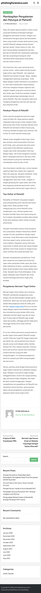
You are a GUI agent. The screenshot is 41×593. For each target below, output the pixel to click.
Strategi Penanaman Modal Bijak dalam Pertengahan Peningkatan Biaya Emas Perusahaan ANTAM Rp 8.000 (20, 477)
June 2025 (7, 555)
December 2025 (9, 536)
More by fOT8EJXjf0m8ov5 (25, 415)
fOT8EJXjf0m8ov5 (11, 24)
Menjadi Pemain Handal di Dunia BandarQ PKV (19, 488)
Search (5, 456)
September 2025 (9, 546)
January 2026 (8, 533)
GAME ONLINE (8, 12)
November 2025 (9, 539)
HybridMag (24, 590)
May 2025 (6, 558)
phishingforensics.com (14, 2)
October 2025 (8, 542)
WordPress (13, 590)
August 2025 (7, 549)
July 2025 (6, 552)
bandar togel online (16, 306)
